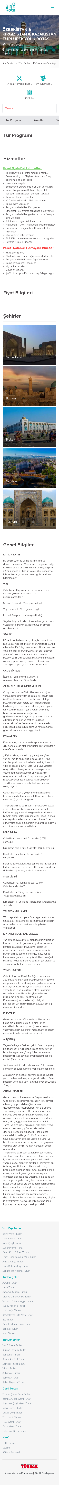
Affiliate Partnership (12, 1452)
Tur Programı (13, 120)
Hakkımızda (8, 1443)
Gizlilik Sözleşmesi (44, 1473)
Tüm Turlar (24, 63)
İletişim (6, 1447)
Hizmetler (38, 120)
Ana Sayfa (7, 63)
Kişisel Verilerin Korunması (19, 1473)
